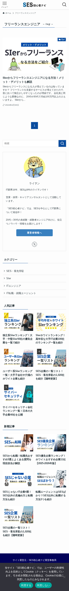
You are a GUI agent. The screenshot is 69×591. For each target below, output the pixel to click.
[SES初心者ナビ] (34, 4)
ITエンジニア (14, 285)
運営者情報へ (34, 232)
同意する (26, 585)
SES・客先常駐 (15, 271)
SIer (9, 278)
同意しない (43, 585)
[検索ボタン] (64, 4)
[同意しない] (64, 577)
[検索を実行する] (62, 143)
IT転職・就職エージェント (21, 293)
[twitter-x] (34, 244)
